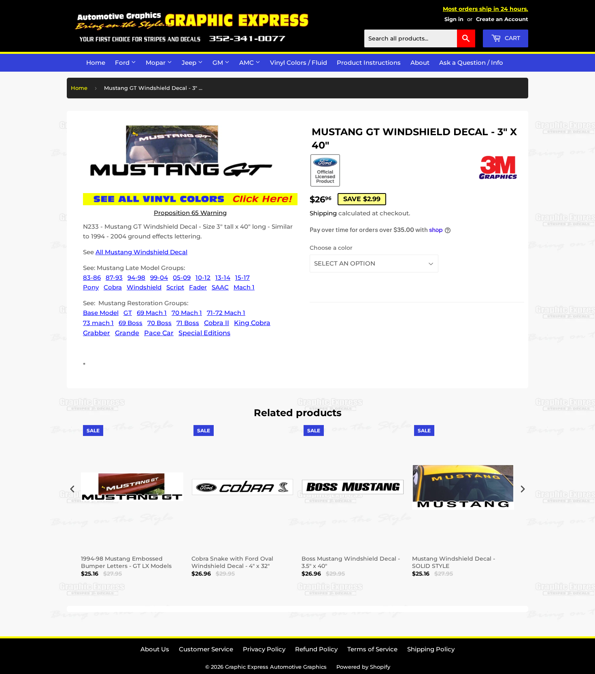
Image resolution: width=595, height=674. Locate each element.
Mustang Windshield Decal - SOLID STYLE (453, 562)
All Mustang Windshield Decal (141, 252)
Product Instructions (369, 62)
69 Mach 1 (152, 313)
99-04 (159, 277)
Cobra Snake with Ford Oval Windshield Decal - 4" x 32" (232, 562)
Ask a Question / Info (471, 62)
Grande (127, 333)
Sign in (453, 19)
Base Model (101, 313)
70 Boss (159, 323)
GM (218, 62)
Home (95, 62)
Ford (123, 62)
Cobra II (216, 323)
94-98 (136, 277)
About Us (154, 649)
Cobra (113, 287)
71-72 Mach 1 (226, 313)
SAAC (220, 287)
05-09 (182, 277)
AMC (247, 62)
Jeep (190, 62)
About (419, 62)
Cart (511, 38)
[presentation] (72, 489)
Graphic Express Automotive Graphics (276, 666)
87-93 (114, 277)
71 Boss (187, 323)
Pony (91, 287)
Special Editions (204, 333)
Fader (198, 287)
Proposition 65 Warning (190, 213)
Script (175, 287)
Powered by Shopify (363, 666)
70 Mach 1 (187, 313)
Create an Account (502, 19)
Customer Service (206, 649)
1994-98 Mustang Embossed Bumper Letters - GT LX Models (126, 562)
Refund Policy (316, 649)
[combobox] (419, 38)
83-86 (92, 277)
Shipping (323, 213)
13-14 (222, 277)
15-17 (242, 277)
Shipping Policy (431, 649)
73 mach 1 (98, 323)
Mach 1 (244, 287)
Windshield (144, 287)
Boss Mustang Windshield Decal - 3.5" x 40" (351, 562)
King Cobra (252, 323)
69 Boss (130, 323)
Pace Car (159, 333)
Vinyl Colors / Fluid (298, 62)
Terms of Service (372, 649)
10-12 (203, 277)
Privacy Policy (264, 649)
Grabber (96, 333)
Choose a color (331, 247)
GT (127, 313)
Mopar (156, 62)
